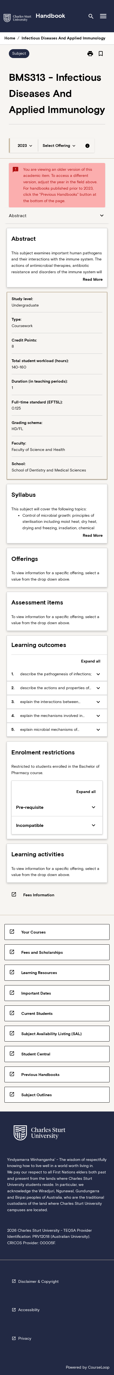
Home (9, 38)
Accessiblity (29, 1310)
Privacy (24, 1338)
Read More (93, 280)
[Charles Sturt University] (17, 19)
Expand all (90, 661)
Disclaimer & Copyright (38, 1281)
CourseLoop (99, 1367)
